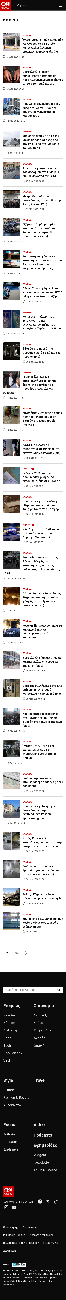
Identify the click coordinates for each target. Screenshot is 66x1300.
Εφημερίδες (45, 1145)
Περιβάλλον (12, 1053)
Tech (7, 1046)
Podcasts (43, 1135)
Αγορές (39, 1038)
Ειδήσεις (21, 5)
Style (8, 1080)
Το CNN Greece (45, 1170)
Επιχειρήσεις (44, 1030)
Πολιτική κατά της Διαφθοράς (21, 1242)
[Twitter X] (48, 1201)
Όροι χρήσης (10, 1227)
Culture (8, 1090)
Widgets (40, 1155)
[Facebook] (40, 1201)
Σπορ (7, 1038)
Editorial (9, 1134)
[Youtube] (14, 1207)
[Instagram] (6, 1207)
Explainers (11, 1149)
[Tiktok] (56, 1201)
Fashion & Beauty (16, 1097)
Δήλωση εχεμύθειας (42, 1235)
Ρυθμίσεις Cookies (14, 1235)
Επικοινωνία (50, 1242)
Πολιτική (10, 1030)
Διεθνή (39, 1046)
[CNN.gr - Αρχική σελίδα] (8, 1191)
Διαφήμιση (9, 1250)
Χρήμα (38, 1023)
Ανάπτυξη (41, 1015)
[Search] (59, 989)
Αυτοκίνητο (12, 1105)
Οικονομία (44, 1005)
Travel (40, 1080)
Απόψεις (10, 1142)
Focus (9, 1124)
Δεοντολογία (30, 1227)
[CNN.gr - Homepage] (5, 5)
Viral (6, 1061)
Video (39, 1124)
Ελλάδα (9, 1015)
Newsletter (42, 1162)
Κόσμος (9, 1023)
